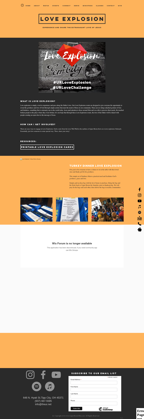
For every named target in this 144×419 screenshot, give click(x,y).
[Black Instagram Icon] (139, 195)
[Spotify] (139, 212)
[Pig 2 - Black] (139, 229)
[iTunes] (139, 206)
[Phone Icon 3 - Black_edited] (139, 223)
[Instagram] (30, 374)
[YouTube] (139, 201)
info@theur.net (43, 404)
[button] (46, 5)
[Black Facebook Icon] (139, 189)
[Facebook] (43, 374)
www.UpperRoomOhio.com (75, 416)
